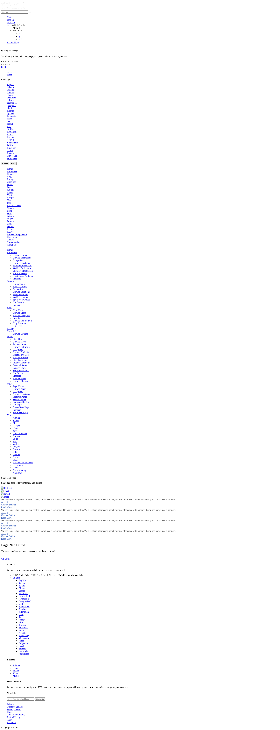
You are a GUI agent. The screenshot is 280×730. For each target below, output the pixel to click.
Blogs (15, 668)
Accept (4, 502)
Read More (6, 507)
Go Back (5, 559)
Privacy (10, 704)
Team (9, 720)
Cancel (5, 164)
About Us (11, 722)
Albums (16, 665)
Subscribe (40, 699)
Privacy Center (14, 709)
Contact (10, 712)
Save (13, 164)
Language (5, 79)
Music (16, 676)
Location (5, 61)
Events (16, 670)
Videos (16, 673)
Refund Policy (13, 717)
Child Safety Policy (16, 714)
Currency (5, 64)
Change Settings (8, 504)
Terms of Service (15, 707)
